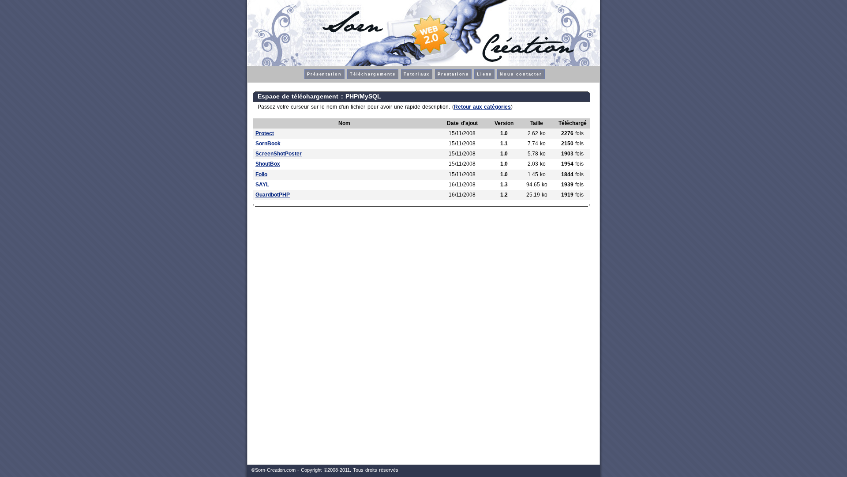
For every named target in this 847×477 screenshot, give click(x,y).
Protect (264, 133)
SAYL (262, 185)
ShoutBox (267, 164)
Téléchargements (373, 74)
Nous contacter (521, 74)
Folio (261, 174)
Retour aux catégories (482, 107)
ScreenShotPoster (278, 154)
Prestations (453, 74)
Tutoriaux (417, 74)
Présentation (324, 74)
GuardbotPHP (272, 195)
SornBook (268, 143)
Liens (484, 74)
